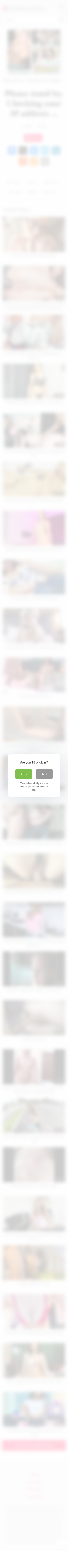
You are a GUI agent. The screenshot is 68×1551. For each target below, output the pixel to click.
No (44, 774)
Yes (24, 774)
